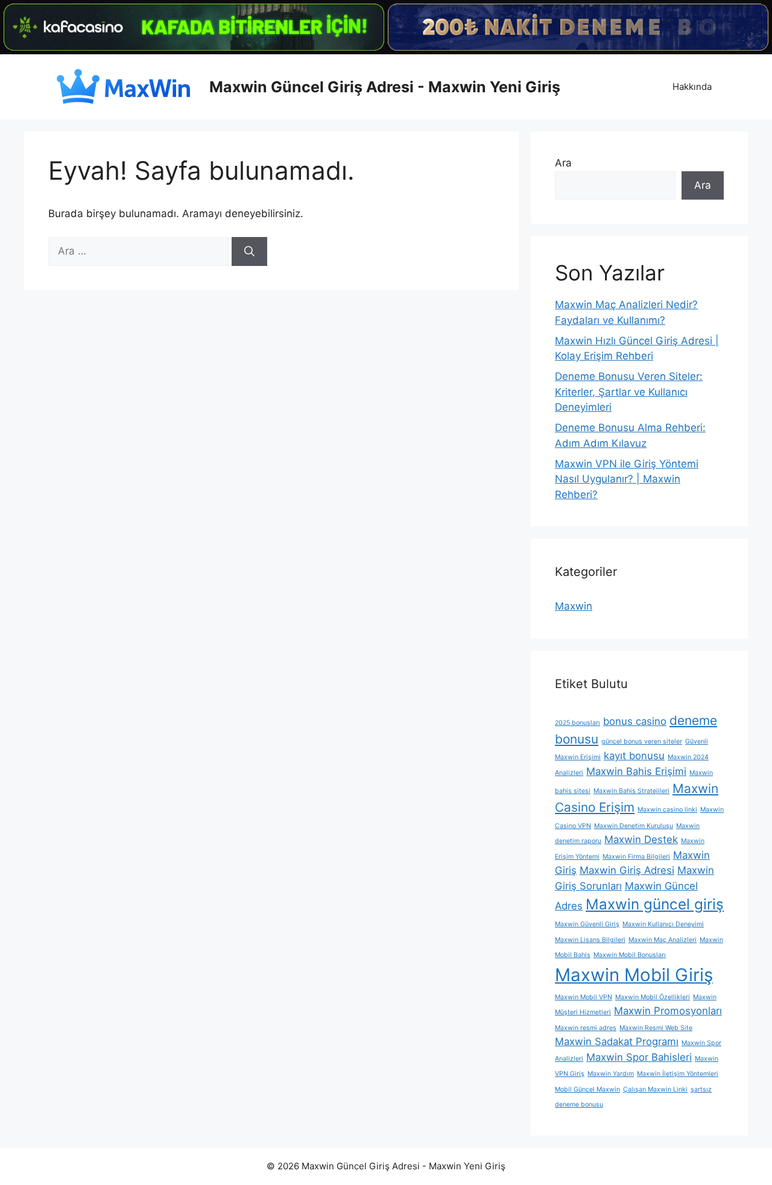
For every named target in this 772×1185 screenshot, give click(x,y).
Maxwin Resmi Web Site (655, 1028)
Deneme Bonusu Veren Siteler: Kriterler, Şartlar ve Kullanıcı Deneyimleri (629, 391)
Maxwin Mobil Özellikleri (652, 997)
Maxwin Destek (641, 839)
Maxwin (573, 606)
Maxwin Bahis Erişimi (636, 771)
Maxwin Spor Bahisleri (639, 1057)
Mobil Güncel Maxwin (587, 1089)
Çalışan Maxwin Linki (655, 1089)
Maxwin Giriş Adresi (627, 870)
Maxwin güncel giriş (655, 904)
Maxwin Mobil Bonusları (629, 955)
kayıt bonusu (634, 756)
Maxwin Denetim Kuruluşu (633, 826)
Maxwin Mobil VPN (583, 997)
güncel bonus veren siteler (641, 741)
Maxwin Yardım (610, 1074)
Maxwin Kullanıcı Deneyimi (663, 924)
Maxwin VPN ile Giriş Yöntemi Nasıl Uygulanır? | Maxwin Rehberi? (626, 479)
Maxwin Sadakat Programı (617, 1041)
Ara (563, 163)
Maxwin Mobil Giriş (634, 974)
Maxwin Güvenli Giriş (587, 924)
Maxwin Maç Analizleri (662, 940)
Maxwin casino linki (667, 810)
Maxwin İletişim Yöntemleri (677, 1074)
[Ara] (249, 251)
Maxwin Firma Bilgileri (636, 857)
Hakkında (692, 86)
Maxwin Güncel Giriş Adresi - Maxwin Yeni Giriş (384, 87)
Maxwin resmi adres (585, 1028)
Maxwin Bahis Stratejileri (631, 791)
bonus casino (634, 721)
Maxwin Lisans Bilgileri (590, 940)
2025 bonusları (577, 723)
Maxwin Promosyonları (668, 1011)
